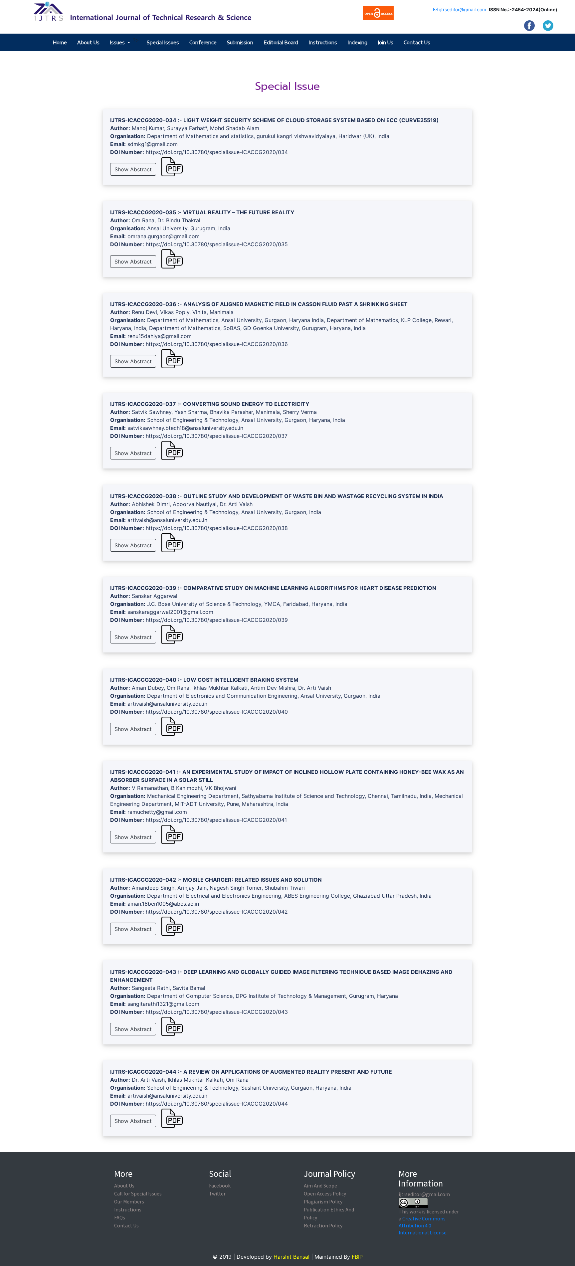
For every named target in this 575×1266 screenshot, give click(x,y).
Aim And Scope (320, 1185)
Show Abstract (133, 169)
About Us (88, 42)
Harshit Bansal (291, 1256)
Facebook (220, 1185)
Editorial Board (281, 42)
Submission (240, 42)
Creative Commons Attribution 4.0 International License (423, 1225)
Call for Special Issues (138, 1193)
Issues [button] (118, 42)
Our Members (129, 1201)
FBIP (357, 1256)
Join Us (385, 42)
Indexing (357, 42)
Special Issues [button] (163, 42)
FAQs (119, 1217)
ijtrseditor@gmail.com (462, 9)
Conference (203, 42)
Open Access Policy (325, 1193)
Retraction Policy (323, 1225)
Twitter (217, 1193)
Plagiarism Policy (323, 1201)
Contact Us (417, 42)
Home (60, 42)
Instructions (322, 42)
